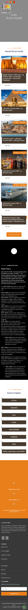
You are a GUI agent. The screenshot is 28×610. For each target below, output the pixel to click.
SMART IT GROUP (21, 607)
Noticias (3, 569)
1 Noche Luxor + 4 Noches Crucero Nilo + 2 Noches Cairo (13, 139)
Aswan (14, 422)
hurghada (14, 437)
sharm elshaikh (14, 429)
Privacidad (3, 573)
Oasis (14, 444)
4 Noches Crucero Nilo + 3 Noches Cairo (12, 172)
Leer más (7, 85)
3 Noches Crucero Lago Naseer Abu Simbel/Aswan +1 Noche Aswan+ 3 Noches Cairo (14, 219)
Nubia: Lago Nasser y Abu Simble (14, 451)
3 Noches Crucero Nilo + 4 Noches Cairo (12, 204)
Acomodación (4, 565)
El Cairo (14, 400)
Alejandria (14, 408)
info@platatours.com (14, 489)
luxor (14, 415)
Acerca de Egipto (5, 551)
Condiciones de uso (6, 577)
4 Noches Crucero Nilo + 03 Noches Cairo (12, 109)
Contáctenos (4, 559)
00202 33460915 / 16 (14, 499)
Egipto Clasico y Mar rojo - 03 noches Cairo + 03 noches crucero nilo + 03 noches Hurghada (13, 77)
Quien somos (4, 547)
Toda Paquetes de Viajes (14, 234)
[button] (14, 15)
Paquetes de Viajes (5, 555)
